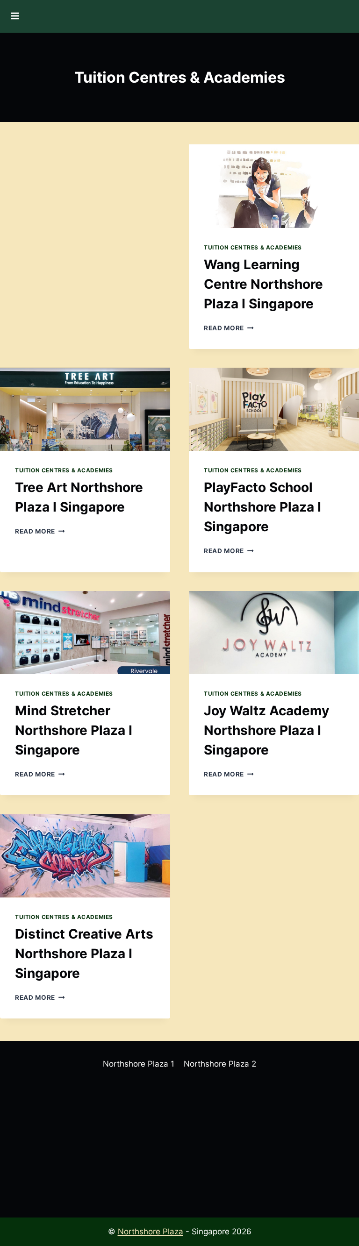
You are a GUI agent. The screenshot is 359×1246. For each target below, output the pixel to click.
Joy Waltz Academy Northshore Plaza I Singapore (266, 730)
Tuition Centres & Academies (253, 247)
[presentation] (274, 186)
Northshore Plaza (150, 1231)
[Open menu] (16, 16)
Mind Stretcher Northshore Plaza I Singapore (73, 730)
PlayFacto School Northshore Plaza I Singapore (262, 506)
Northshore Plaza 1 (138, 1063)
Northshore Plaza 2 (220, 1063)
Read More (229, 328)
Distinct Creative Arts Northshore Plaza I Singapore (84, 953)
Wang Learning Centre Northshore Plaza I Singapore (263, 284)
